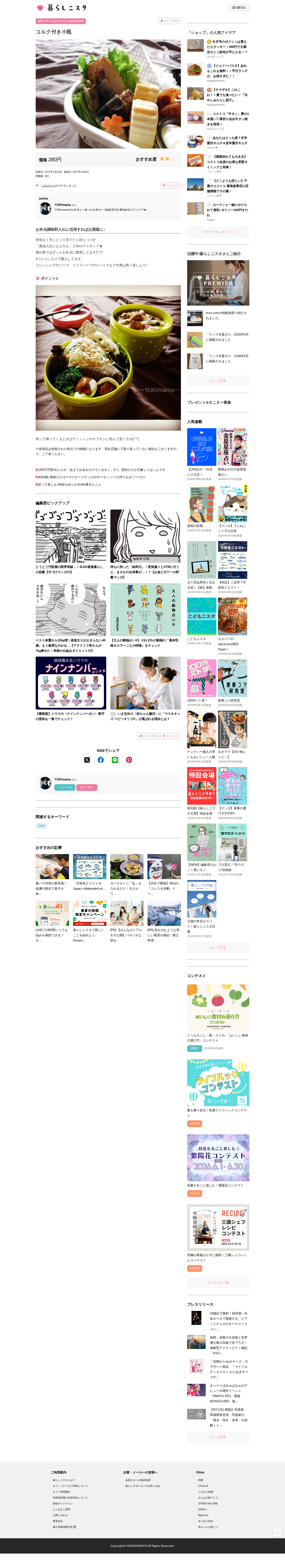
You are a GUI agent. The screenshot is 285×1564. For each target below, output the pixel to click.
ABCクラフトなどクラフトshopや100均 (61, 21)
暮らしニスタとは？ (64, 1480)
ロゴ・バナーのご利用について (70, 1486)
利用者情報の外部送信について (70, 1497)
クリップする (171, 20)
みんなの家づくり (208, 1497)
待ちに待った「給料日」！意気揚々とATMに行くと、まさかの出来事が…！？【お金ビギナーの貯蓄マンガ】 (145, 572)
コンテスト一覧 (218, 1282)
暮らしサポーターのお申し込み (142, 1486)
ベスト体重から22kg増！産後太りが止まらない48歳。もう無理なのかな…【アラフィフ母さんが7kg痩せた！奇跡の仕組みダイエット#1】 (70, 645)
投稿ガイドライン (63, 1503)
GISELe (202, 1509)
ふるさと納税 (205, 1491)
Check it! (203, 1486)
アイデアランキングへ (218, 232)
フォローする (64, 787)
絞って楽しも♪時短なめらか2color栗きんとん (69, 484)
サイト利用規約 (61, 1491)
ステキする (172, 185)
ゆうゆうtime (205, 1521)
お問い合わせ (60, 1515)
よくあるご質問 (61, 1509)
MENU (240, 7)
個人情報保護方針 (63, 1527)
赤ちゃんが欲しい (208, 1527)
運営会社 (58, 1521)
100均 (41, 825)
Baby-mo (203, 1515)
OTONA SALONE (208, 1503)
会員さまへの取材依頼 (137, 1480)
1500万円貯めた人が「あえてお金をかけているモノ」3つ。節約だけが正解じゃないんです (101, 469)
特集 (200, 1480)
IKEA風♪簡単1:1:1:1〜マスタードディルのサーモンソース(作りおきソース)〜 (92, 477)
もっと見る (218, 380)
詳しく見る (87, 787)
